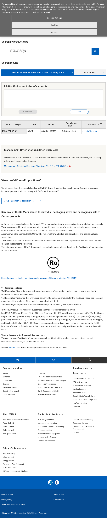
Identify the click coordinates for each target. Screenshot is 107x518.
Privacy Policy (6, 500)
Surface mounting (45, 430)
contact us (13, 348)
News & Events (8, 427)
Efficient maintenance (46, 441)
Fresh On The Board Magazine (85, 400)
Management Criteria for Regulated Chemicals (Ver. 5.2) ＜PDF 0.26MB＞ (36, 166)
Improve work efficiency (47, 437)
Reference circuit (80, 393)
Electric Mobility (9, 454)
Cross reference (9, 395)
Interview (76, 407)
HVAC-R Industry (9, 468)
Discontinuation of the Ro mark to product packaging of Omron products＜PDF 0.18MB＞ (40, 278)
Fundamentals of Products (83, 378)
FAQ (17, 360)
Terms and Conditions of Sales (13, 505)
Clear (79, 112)
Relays (5, 373)
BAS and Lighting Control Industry (16, 471)
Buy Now (41, 373)
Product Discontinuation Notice (50, 377)
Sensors (6, 384)
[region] (53, 18)
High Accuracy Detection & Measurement (83, 427)
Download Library (81, 368)
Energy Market (8, 461)
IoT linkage (77, 433)
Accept (54, 32)
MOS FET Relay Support (47, 395)
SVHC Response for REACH (48, 391)
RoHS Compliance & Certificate (50, 387)
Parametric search (10, 387)
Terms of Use (59, 495)
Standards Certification (47, 384)
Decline (54, 25)
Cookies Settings (54, 18)
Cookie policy (47, 12)
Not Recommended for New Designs (52, 380)
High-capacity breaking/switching (51, 427)
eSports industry (9, 457)
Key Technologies (80, 403)
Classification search (11, 391)
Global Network (8, 430)
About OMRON (8, 423)
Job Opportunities (9, 434)
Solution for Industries (13, 448)
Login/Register (90, 131)
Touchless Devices (80, 423)
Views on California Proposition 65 (19, 201)
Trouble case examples (82, 385)
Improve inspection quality (83, 420)
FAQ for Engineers (80, 382)
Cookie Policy (59, 500)
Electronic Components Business (16, 420)
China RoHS (90, 72)
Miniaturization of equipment (49, 434)
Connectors (7, 380)
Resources (78, 373)
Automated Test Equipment (13, 464)
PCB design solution (46, 420)
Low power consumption (47, 423)
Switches (6, 377)
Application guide (79, 389)
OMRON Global (7, 495)
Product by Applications (49, 414)
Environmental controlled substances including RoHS (38, 72)
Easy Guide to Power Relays (84, 396)
